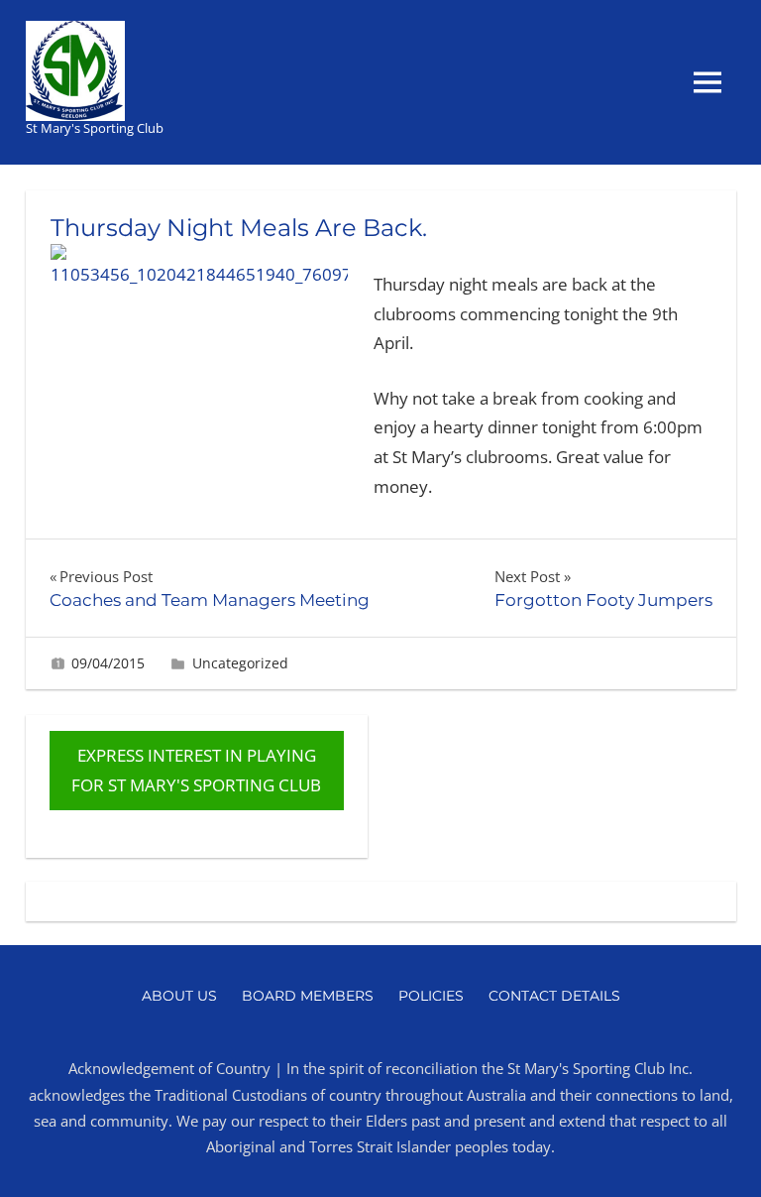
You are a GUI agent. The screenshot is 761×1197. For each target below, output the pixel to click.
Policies (431, 996)
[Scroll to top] (726, 1161)
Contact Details (554, 996)
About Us (179, 996)
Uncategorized (240, 663)
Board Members (308, 996)
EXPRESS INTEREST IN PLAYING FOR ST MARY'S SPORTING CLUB (196, 770)
